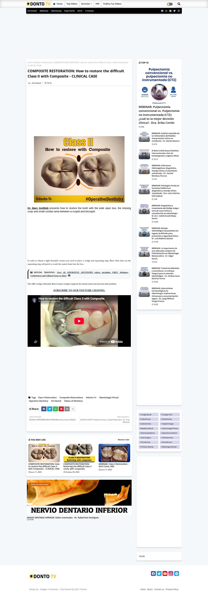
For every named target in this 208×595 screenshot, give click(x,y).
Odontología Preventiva (171, 428)
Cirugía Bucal (146, 414)
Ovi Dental (32, 10)
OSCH (79, 10)
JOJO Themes (80, 589)
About (150, 589)
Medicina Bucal (147, 428)
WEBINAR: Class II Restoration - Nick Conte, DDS (114, 465)
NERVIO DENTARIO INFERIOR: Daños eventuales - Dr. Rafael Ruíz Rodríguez (63, 518)
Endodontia (167, 419)
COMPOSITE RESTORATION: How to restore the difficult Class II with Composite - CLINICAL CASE (44, 466)
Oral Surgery (146, 437)
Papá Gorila (69, 10)
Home (59, 3)
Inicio (30, 62)
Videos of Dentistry (43, 62)
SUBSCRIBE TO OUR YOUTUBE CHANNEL (79, 290)
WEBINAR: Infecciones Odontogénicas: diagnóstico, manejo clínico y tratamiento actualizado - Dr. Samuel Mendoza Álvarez (164, 170)
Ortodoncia (145, 442)
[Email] (67, 408)
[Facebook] (43, 408)
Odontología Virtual (108, 397)
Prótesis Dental (147, 447)
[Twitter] (49, 408)
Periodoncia (167, 442)
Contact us (159, 589)
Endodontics (146, 423)
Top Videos (72, 3)
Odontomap (56, 10)
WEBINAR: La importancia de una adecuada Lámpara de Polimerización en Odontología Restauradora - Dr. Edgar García (165, 253)
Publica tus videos (112, 3)
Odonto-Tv (91, 397)
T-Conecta (89, 10)
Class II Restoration (47, 397)
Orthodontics (167, 437)
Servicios (85, 3)
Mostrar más (123, 439)
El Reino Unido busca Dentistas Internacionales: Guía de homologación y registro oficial (165, 153)
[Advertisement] (104, 35)
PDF (97, 3)
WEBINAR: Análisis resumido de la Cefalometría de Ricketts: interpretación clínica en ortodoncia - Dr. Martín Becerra (166, 137)
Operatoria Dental (169, 433)
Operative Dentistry (38, 401)
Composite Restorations (71, 397)
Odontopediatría (148, 433)
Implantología (167, 423)
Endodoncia (146, 419)
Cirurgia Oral (167, 414)
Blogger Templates (49, 589)
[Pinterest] (61, 408)
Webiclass (44, 10)
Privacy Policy (172, 589)
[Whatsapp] (55, 408)
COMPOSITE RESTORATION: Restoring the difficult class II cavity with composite (77, 466)
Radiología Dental (169, 447)
